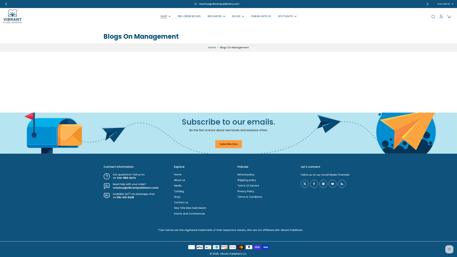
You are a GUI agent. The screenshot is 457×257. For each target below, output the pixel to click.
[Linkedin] (342, 184)
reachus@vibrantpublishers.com (219, 4)
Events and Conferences (189, 213)
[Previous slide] (6, 4)
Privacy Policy (245, 191)
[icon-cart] (449, 16)
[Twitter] (305, 184)
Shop (177, 197)
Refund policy (245, 174)
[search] (433, 16)
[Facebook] (314, 184)
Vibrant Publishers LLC (233, 254)
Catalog (179, 191)
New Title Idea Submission (190, 208)
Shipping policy (246, 180)
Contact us (181, 202)
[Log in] (441, 16)
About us (179, 180)
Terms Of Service (248, 185)
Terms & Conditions (249, 197)
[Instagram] (323, 184)
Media (178, 185)
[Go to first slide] (428, 4)
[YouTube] (333, 184)
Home (212, 47)
